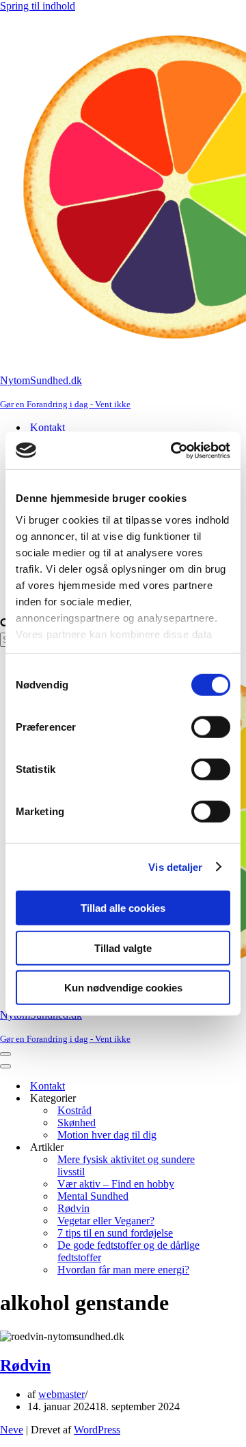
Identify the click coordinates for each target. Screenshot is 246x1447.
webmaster (61, 1394)
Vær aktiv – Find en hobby (115, 1184)
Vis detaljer (175, 866)
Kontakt (47, 427)
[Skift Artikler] (239, 1148)
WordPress (97, 1429)
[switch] (210, 727)
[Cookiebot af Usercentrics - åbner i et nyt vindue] (173, 450)
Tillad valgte (123, 947)
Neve (11, 1429)
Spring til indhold (37, 6)
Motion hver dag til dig (106, 1135)
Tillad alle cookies (123, 908)
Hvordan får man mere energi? (123, 1269)
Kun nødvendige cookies (123, 987)
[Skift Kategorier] (239, 1098)
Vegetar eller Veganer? (105, 1220)
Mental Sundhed (92, 1196)
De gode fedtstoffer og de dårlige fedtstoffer (128, 1251)
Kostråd (74, 1110)
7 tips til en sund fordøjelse (115, 1233)
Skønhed (76, 1122)
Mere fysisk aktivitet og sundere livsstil (126, 1165)
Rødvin (73, 1208)
